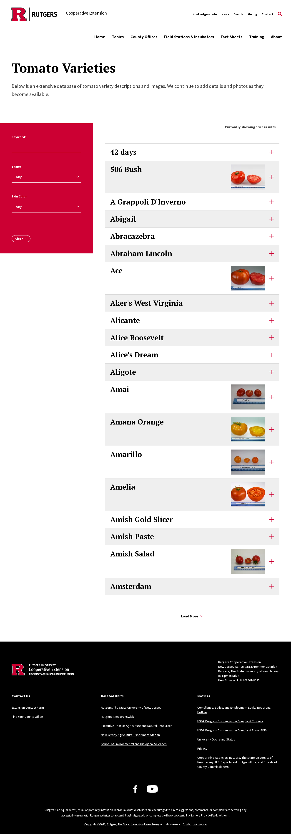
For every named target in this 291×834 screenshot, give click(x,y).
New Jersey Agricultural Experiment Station (130, 735)
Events (238, 14)
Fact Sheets (231, 36)
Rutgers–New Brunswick (117, 717)
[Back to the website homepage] (34, 14)
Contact (267, 14)
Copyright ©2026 (94, 824)
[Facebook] (135, 789)
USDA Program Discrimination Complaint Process (230, 721)
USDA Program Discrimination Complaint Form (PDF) (232, 730)
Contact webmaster (195, 824)
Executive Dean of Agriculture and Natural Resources (136, 726)
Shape (16, 166)
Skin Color (19, 196)
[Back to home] (42, 676)
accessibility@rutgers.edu (129, 815)
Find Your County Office (27, 717)
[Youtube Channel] (152, 789)
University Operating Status (216, 739)
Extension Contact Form (28, 707)
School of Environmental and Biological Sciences (134, 744)
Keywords (19, 137)
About (276, 36)
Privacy (202, 748)
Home (99, 36)
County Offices (143, 36)
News (225, 14)
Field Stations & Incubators (189, 36)
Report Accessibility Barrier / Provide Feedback (194, 815)
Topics (118, 36)
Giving (252, 14)
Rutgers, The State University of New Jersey (131, 707)
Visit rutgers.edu (205, 14)
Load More (189, 616)
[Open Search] (280, 14)
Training (256, 36)
